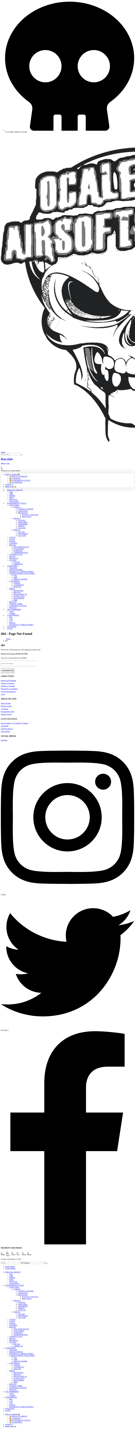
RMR (15, 600)
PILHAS (12, 623)
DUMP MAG (18, 551)
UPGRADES (9, 1409)
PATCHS (17, 562)
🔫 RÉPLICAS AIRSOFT (18, 476)
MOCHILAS (13, 558)
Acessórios (4, 709)
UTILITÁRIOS (19, 549)
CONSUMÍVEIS (13, 615)
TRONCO (17, 518)
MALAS (12, 556)
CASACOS (22, 528)
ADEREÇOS (18, 1346)
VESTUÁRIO (14, 505)
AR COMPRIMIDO (14, 609)
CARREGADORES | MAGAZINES (22, 573)
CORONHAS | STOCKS (18, 606)
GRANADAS (14, 1283)
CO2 (11, 621)
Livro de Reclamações (8, 691)
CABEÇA (17, 507)
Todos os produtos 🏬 (12, 474)
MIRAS (12, 589)
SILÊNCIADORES (16, 570)
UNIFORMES (23, 524)
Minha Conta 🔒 (10, 486)
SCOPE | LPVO (19, 596)
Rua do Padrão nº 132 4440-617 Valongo (14, 723)
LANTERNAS (14, 581)
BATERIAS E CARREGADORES (21, 572)
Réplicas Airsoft (6, 706)
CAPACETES (23, 511)
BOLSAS (12, 545)
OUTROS (12, 560)
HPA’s (11, 498)
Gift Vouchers (5, 731)
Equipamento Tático (7, 711)
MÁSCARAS (26, 517)
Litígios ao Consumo (8, 686)
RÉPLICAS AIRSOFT (15, 490)
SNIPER (12, 496)
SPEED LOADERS (20, 579)
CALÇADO (22, 535)
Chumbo (12, 1395)
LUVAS (12, 539)
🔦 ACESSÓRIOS (15, 482)
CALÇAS (21, 532)
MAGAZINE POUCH (21, 547)
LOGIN (10, 628)
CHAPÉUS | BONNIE (25, 509)
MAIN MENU (10, 1267)
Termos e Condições (7, 683)
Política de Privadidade (8, 681)
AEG (11, 492)
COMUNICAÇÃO (15, 554)
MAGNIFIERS (19, 598)
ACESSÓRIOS (12, 566)
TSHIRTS (21, 526)
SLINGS (12, 541)
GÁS (11, 619)
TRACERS (13, 568)
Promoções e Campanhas (9, 689)
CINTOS (12, 537)
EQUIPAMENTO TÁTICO (16, 503)
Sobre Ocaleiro (6, 703)
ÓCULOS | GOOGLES (30, 515)
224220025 (4, 726)
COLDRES (13, 543)
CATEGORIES (10, 1268)
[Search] (21, 454)
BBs (10, 617)
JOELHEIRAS (23, 534)
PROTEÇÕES (23, 513)
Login (3, 694)
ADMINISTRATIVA (21, 553)
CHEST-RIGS (23, 522)
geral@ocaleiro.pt (7, 729)
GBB (11, 494)
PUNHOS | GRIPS (15, 604)
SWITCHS (17, 587)
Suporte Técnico (6, 714)
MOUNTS (13, 602)
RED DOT (17, 592)
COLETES (21, 520)
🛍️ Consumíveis (14, 478)
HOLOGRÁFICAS (20, 594)
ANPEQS (17, 583)
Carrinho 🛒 (9, 484)
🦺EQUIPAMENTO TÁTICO (19, 480)
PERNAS (17, 530)
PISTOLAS (13, 499)
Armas (11, 611)
